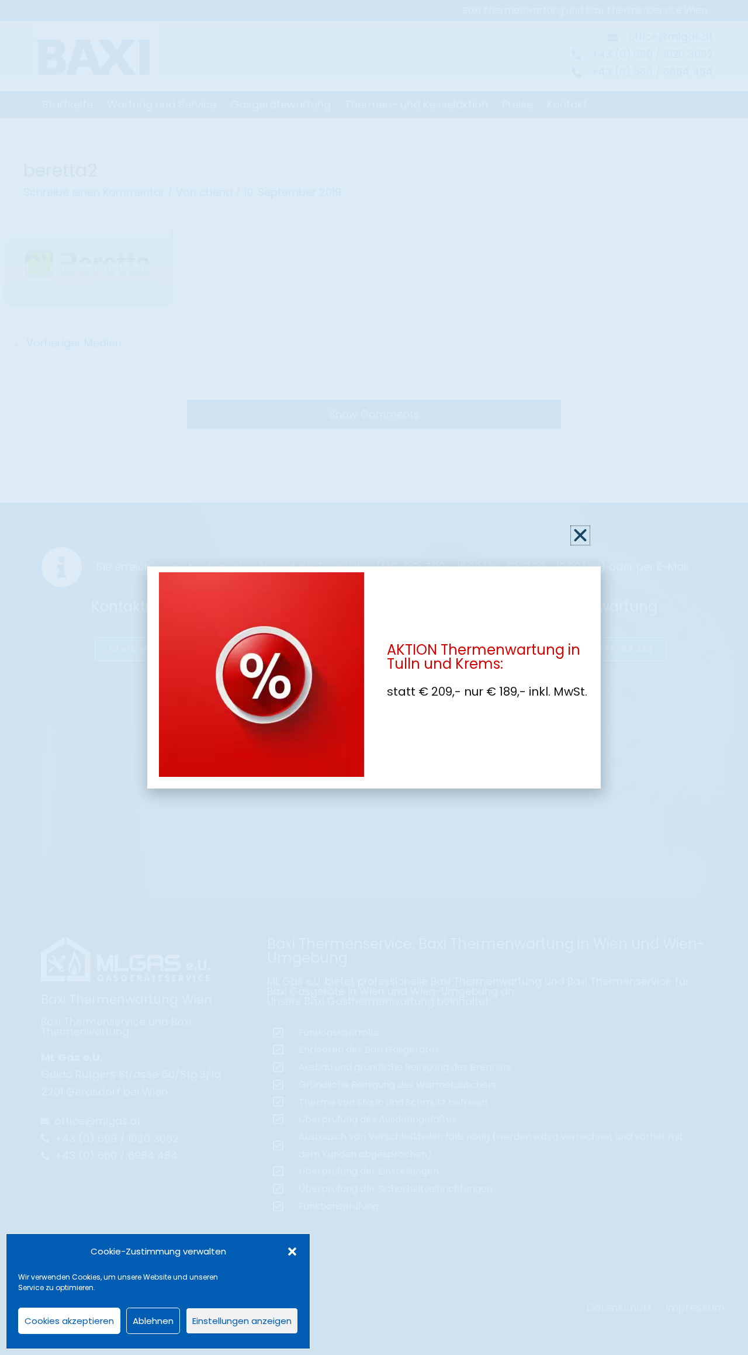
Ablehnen (153, 1321)
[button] (292, 1251)
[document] (374, 677)
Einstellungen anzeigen (242, 1321)
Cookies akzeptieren (69, 1321)
